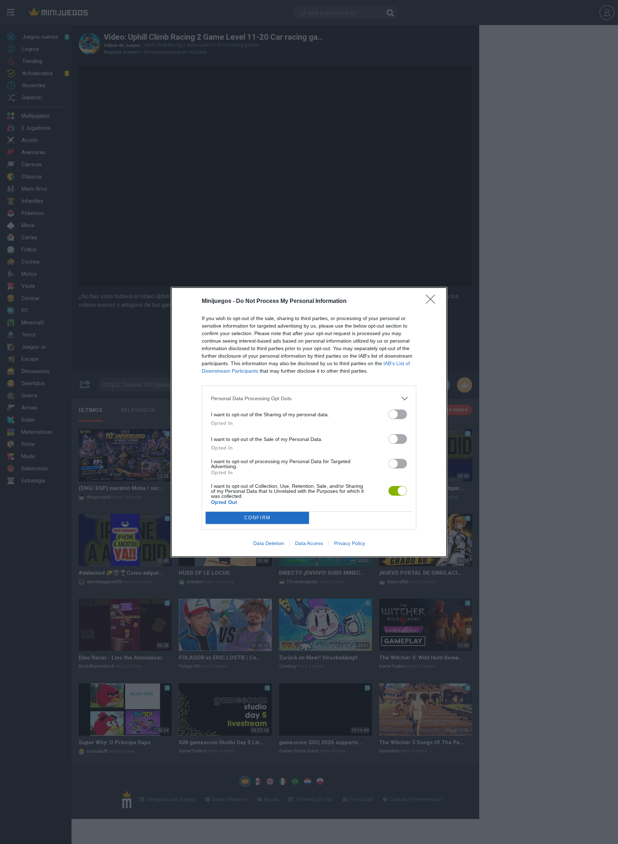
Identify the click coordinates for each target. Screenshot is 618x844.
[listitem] (309, 398)
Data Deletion (268, 543)
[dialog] (309, 422)
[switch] (397, 414)
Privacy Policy (349, 543)
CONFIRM (257, 517)
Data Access (309, 543)
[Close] (433, 301)
